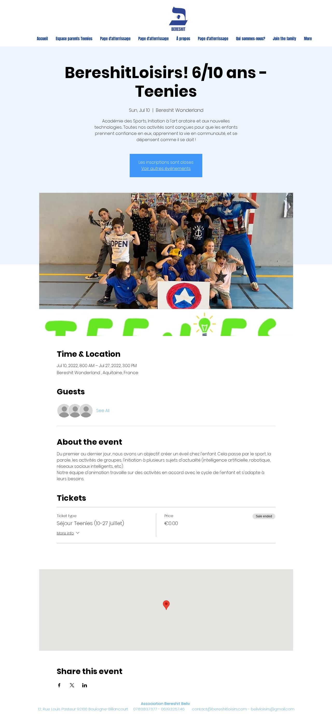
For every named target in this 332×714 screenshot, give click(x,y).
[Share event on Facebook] (59, 685)
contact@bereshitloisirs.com (219, 709)
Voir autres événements (166, 168)
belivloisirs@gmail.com (272, 709)
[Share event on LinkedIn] (84, 685)
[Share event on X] (72, 685)
